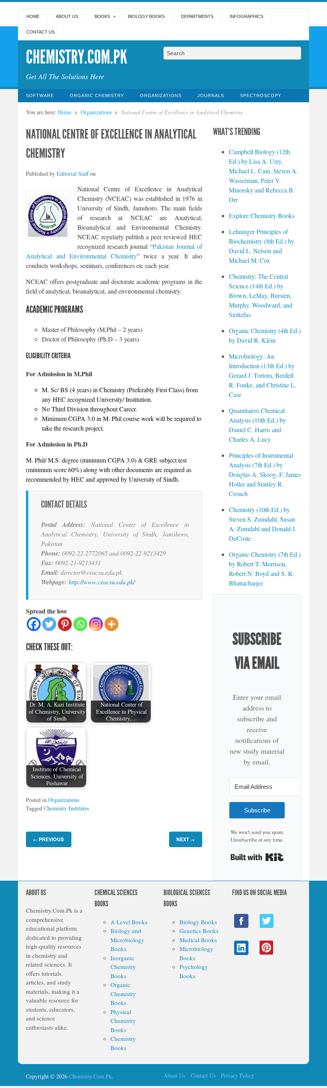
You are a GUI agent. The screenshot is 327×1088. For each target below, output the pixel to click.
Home (32, 16)
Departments (197, 16)
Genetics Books (199, 931)
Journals (210, 95)
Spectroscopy (260, 95)
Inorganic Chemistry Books (123, 967)
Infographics (246, 16)
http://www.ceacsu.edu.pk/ (102, 582)
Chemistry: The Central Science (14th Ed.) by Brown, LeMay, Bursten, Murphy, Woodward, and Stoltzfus (260, 295)
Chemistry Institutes (66, 808)
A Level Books (129, 922)
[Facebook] (34, 624)
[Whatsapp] (80, 624)
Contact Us (40, 32)
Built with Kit (257, 857)
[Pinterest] (65, 624)
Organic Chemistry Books (123, 994)
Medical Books (198, 940)
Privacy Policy (237, 1075)
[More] (111, 624)
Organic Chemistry (97, 95)
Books (102, 16)
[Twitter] (49, 624)
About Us (67, 16)
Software (40, 95)
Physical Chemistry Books (123, 1021)
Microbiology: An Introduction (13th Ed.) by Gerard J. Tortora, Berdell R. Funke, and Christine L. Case (262, 375)
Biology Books (146, 16)
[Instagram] (96, 624)
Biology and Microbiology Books (127, 940)
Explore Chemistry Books (261, 215)
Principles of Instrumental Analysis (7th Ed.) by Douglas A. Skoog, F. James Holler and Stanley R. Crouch (265, 474)
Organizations (160, 95)
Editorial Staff (73, 173)
